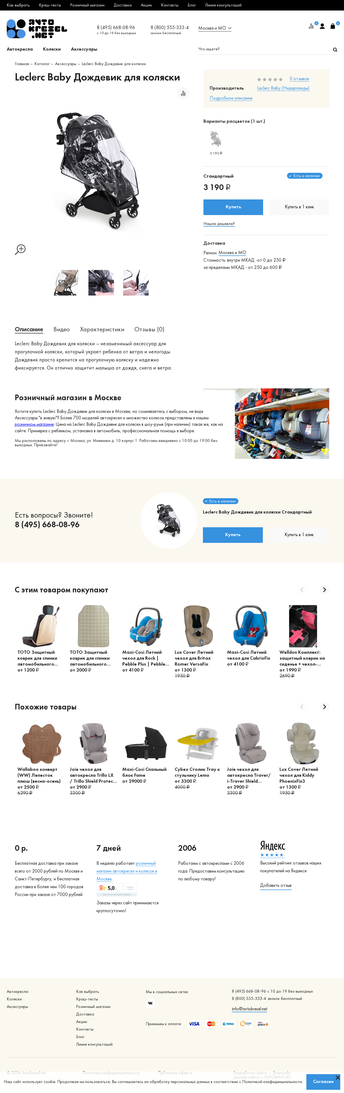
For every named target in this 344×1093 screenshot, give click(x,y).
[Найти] (335, 49)
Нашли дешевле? (219, 224)
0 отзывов (299, 79)
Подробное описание (231, 98)
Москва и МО (232, 253)
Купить (233, 207)
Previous (301, 589)
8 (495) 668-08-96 (116, 28)
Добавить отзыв (276, 885)
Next (324, 589)
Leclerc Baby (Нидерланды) (283, 88)
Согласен (323, 1082)
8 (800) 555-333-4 (169, 28)
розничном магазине (34, 424)
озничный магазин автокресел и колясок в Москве (126, 871)
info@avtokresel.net (249, 1009)
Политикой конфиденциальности (272, 1082)
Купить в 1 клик (299, 207)
